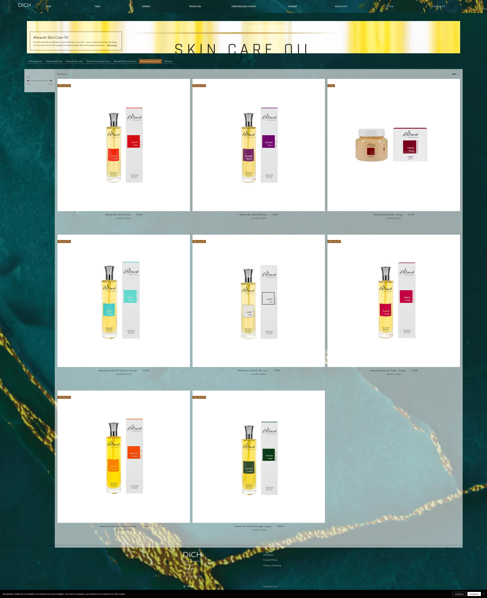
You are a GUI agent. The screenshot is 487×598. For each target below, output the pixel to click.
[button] (243, 6)
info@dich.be (189, 568)
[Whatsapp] (184, 586)
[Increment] (187, 223)
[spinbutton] (123, 223)
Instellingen (459, 594)
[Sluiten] (483, 594)
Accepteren (474, 594)
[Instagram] (192, 586)
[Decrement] (59, 223)
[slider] (27, 80)
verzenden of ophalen (123, 218)
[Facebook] (188, 586)
